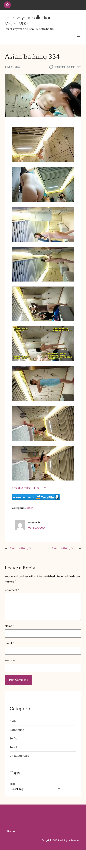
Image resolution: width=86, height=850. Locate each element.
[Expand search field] (7, 4)
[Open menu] (78, 37)
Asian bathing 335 (64, 548)
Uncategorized (19, 756)
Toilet (13, 747)
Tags (12, 783)
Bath (30, 508)
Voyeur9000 (36, 528)
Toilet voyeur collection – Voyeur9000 (30, 20)
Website (10, 660)
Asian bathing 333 (22, 548)
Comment (12, 590)
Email (9, 643)
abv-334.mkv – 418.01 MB (30, 488)
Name (9, 626)
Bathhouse (17, 730)
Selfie (13, 738)
